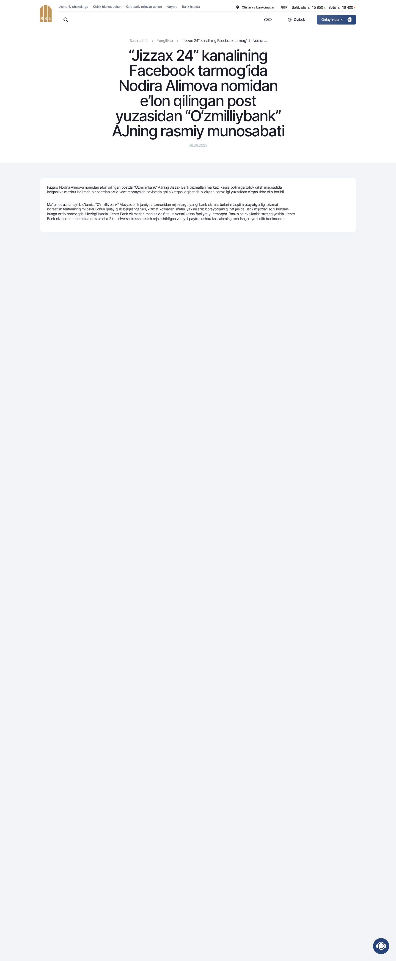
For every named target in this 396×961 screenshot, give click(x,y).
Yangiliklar (165, 40)
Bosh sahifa (138, 40)
